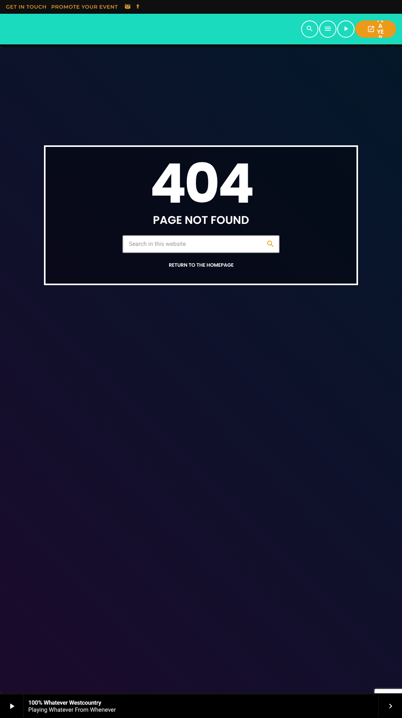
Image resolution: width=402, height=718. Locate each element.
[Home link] (153, 29)
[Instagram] (127, 7)
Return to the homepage (201, 265)
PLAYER (375, 29)
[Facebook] (138, 7)
